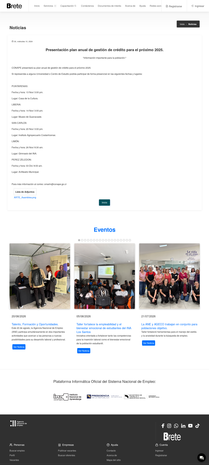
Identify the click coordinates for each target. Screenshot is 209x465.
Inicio (37, 5)
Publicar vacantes (67, 450)
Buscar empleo (17, 450)
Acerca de (130, 5)
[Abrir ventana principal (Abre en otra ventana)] (172, 436)
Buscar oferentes (66, 455)
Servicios (48, 5)
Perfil (12, 455)
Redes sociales (157, 5)
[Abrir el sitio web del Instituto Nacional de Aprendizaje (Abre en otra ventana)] (67, 396)
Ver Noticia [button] (18, 347)
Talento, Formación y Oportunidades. (35, 324)
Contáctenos (87, 5)
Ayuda (142, 5)
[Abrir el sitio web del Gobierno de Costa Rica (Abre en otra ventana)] (104, 396)
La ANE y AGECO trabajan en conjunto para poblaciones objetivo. (169, 326)
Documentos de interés (109, 5)
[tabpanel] (40, 296)
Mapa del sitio (114, 460)
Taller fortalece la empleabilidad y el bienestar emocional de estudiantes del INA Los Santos (103, 328)
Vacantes (14, 460)
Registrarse (161, 455)
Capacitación (67, 5)
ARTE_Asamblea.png (25, 197)
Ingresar (159, 450)
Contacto (111, 450)
